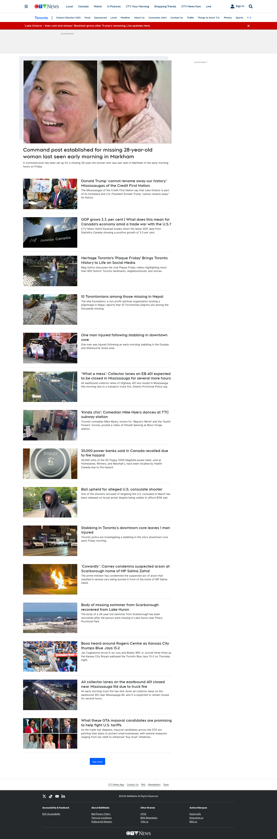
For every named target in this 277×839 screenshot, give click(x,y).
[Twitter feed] (44, 796)
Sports (239, 17)
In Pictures (114, 6)
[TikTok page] (51, 796)
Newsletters (154, 784)
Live (208, 6)
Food (87, 17)
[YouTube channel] (57, 796)
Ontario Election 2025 (68, 17)
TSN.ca (144, 821)
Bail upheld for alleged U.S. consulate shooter (122, 489)
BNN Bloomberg (148, 817)
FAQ (143, 784)
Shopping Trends (165, 6)
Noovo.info (195, 814)
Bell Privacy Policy (100, 814)
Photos (228, 17)
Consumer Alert (157, 17)
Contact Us (176, 17)
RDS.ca (193, 821)
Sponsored (100, 17)
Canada (83, 6)
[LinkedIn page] (63, 796)
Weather (125, 17)
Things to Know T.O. (209, 17)
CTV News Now (191, 6)
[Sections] (26, 6)
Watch (98, 6)
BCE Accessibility (51, 814)
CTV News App (116, 784)
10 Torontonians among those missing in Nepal (122, 296)
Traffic (190, 17)
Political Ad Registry (101, 821)
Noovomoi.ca (196, 817)
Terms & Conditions (101, 817)
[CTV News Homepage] (47, 6)
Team (166, 784)
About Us (139, 17)
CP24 (143, 814)
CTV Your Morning (137, 6)
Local (69, 6)
